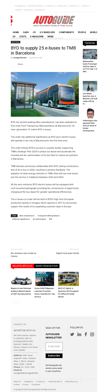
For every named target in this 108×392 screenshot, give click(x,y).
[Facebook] (31, 64)
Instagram (40, 9)
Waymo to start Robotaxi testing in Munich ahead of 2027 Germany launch (21, 291)
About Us (51, 5)
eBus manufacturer (26, 216)
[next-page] (17, 302)
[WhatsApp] (50, 64)
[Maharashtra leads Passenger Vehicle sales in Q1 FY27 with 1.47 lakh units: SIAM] (90, 54)
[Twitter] (37, 64)
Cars (26, 32)
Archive (17, 384)
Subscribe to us (71, 381)
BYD (50, 219)
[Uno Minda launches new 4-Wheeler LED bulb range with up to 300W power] (90, 86)
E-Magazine (20, 5)
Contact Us (73, 5)
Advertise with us (55, 381)
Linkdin (18, 9)
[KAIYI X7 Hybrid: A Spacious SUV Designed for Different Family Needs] (68, 279)
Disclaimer (36, 384)
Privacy (26, 384)
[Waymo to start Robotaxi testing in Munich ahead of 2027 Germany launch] (21, 279)
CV (34, 32)
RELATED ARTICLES (22, 266)
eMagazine (28, 381)
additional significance (21, 219)
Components (66, 32)
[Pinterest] (44, 64)
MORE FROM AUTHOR (47, 266)
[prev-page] (12, 302)
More (51, 36)
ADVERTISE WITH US (24, 330)
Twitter (84, 5)
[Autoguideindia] (54, 21)
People (82, 32)
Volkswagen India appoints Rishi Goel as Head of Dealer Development (90, 126)
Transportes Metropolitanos (48, 216)
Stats (22, 36)
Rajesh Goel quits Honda (67, 253)
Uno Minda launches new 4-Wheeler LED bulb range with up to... (90, 99)
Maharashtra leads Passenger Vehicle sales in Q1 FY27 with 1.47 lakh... (90, 66)
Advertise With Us (36, 5)
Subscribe (61, 5)
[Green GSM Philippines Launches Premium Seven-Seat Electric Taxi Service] (44, 279)
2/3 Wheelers (47, 32)
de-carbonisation (39, 219)
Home (16, 32)
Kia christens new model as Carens (23, 254)
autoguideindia (20, 58)
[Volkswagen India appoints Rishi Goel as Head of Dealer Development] (90, 113)
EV (14, 36)
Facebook (28, 9)
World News (97, 32)
